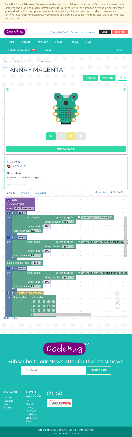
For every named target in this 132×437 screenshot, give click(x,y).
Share (109, 77)
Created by (13, 161)
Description (14, 173)
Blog (75, 42)
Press (28, 421)
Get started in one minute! (83, 32)
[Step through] (71, 136)
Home (11, 42)
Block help (13, 318)
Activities (8, 401)
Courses (8, 397)
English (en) (116, 192)
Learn (59, 42)
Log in (104, 32)
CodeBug (15, 32)
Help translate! (101, 192)
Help (120, 50)
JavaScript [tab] (40, 192)
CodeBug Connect (21, 50)
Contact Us (31, 418)
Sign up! (8, 407)
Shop (88, 42)
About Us (30, 404)
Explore (43, 42)
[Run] (51, 136)
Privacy (29, 407)
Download (67, 148)
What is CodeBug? (59, 32)
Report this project (17, 184)
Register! (119, 32)
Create (26, 42)
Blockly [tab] (11, 192)
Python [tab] (25, 192)
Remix (91, 77)
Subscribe (99, 370)
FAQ (28, 400)
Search (48, 50)
